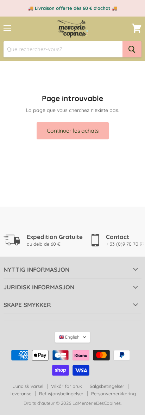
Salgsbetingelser (107, 386)
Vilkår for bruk (66, 386)
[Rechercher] (131, 49)
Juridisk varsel (28, 386)
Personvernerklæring (113, 393)
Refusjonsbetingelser (61, 393)
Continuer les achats (73, 130)
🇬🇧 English (69, 337)
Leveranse (20, 393)
